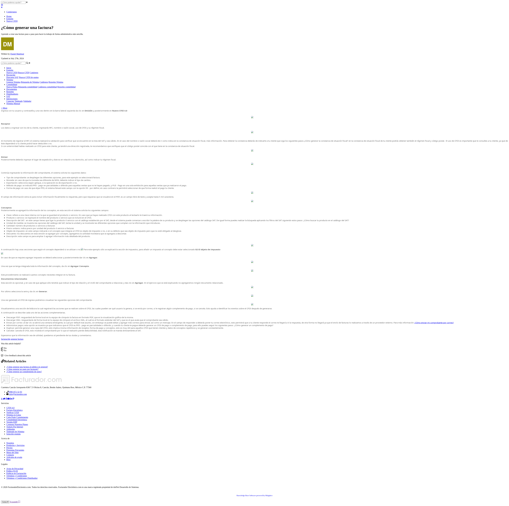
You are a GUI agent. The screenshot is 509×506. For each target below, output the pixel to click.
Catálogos (44, 82)
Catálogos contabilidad (47, 87)
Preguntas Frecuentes (15, 450)
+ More (4, 108)
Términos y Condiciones (16, 476)
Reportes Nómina (56, 82)
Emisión (9, 19)
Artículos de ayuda (14, 457)
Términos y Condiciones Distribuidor (22, 478)
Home (9, 16)
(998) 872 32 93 (15, 392)
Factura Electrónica (14, 410)
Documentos (11, 89)
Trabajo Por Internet (14, 427)
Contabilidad (11, 84)
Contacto (10, 455)
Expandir (14, 502)
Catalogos (34, 72)
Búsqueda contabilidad (27, 87)
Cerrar (4, 502)
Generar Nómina (13, 82)
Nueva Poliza (12, 87)
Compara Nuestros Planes (17, 424)
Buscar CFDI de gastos (29, 77)
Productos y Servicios (15, 445)
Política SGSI (12, 471)
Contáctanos (11, 12)
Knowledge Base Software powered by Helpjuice (255, 495)
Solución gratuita (13, 434)
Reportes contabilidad (66, 87)
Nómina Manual (13, 103)
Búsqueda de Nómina (30, 82)
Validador (27, 101)
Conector (10, 101)
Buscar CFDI (23, 72)
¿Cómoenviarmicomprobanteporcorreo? (434, 322)
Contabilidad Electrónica (16, 420)
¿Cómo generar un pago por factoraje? (22, 369)
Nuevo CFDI (11, 21)
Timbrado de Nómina (15, 431)
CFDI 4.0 (10, 408)
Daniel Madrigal (17, 54)
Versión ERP (11, 422)
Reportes (10, 92)
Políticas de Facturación (16, 473)
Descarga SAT (12, 77)
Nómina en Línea (13, 415)
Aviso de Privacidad (14, 468)
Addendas (10, 429)
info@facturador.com (18, 394)
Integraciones (11, 99)
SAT (8, 96)
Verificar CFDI (12, 412)
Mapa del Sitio (12, 452)
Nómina (9, 80)
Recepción (10, 75)
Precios (9, 448)
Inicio (8, 68)
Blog (8, 459)
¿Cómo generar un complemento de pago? (24, 372)
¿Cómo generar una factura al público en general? (27, 367)
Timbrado (19, 101)
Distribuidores (12, 94)
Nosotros (10, 443)
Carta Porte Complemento (17, 417)
